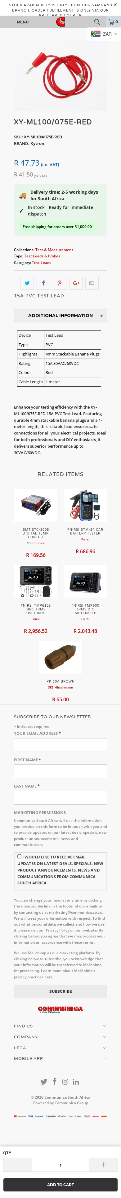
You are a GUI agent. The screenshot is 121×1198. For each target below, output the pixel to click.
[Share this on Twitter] (27, 283)
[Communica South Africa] (60, 22)
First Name (27, 760)
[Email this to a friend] (92, 283)
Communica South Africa (67, 1097)
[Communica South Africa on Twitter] (44, 1082)
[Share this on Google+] (76, 283)
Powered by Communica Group (60, 1103)
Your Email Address (37, 733)
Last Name (27, 786)
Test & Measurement (54, 249)
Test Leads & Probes (42, 255)
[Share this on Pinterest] (59, 283)
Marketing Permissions (40, 812)
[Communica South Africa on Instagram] (65, 1082)
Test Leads (41, 262)
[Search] (99, 22)
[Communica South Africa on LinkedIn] (76, 1082)
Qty (7, 1153)
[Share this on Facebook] (43, 283)
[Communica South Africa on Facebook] (55, 1082)
